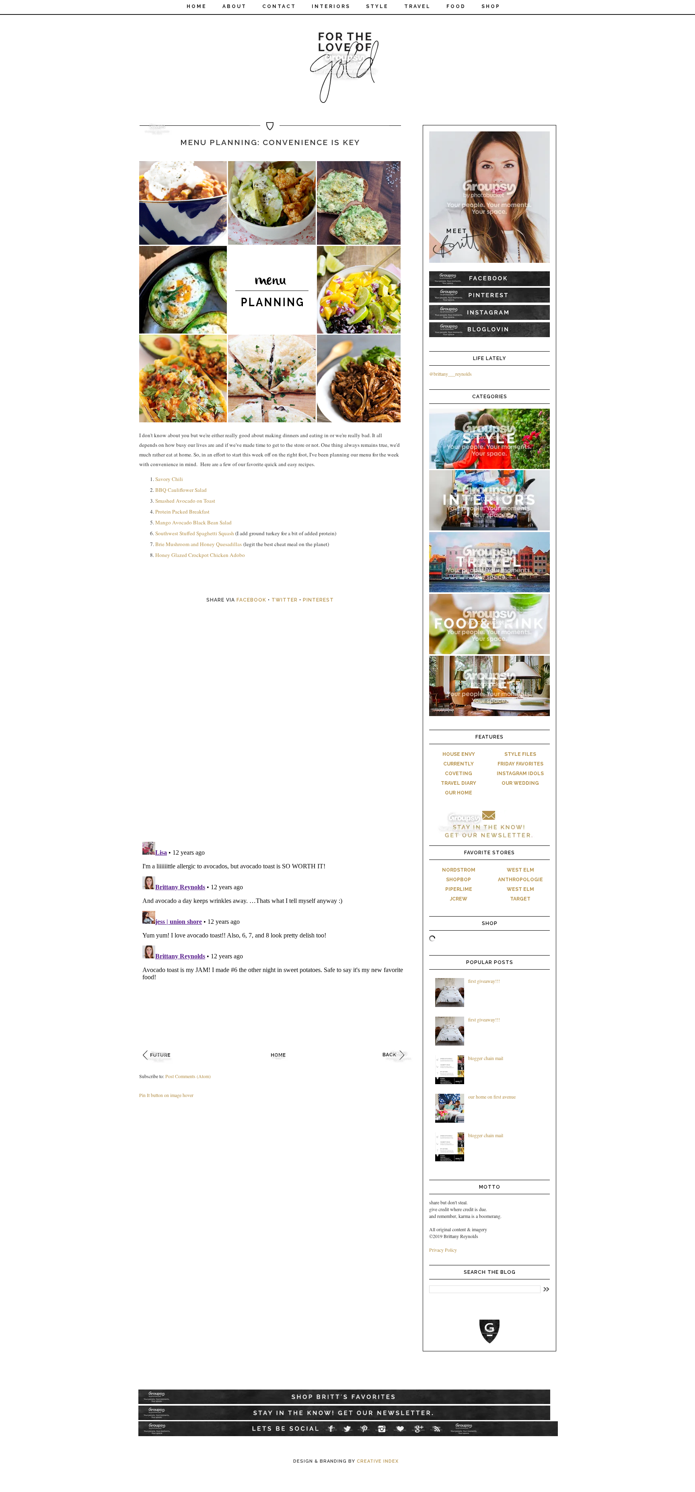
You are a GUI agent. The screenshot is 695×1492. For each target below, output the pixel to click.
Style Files (520, 754)
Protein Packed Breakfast (182, 511)
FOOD (456, 6)
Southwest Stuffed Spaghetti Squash (194, 533)
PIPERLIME (458, 889)
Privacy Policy (443, 1249)
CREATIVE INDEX (378, 1461)
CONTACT (279, 6)
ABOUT (234, 6)
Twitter (284, 600)
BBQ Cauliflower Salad (181, 489)
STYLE (377, 6)
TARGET (520, 899)
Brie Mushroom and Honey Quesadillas (198, 544)
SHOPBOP (458, 879)
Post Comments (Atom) (188, 1076)
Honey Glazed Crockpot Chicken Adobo (200, 555)
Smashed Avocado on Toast (185, 500)
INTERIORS (331, 6)
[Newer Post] (159, 1065)
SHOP (490, 6)
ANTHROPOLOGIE (520, 879)
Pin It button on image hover (166, 1095)
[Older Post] (398, 1065)
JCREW (458, 899)
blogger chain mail (485, 1058)
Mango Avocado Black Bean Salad (193, 522)
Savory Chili (169, 479)
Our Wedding (520, 783)
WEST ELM (520, 870)
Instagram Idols (520, 773)
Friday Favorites (520, 764)
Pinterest (318, 600)
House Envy (458, 754)
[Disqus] (279, 731)
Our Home (458, 793)
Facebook (251, 600)
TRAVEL (417, 6)
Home (197, 6)
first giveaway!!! (484, 981)
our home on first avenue (492, 1096)
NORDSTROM (458, 870)
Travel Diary (458, 783)
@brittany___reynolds (450, 373)
